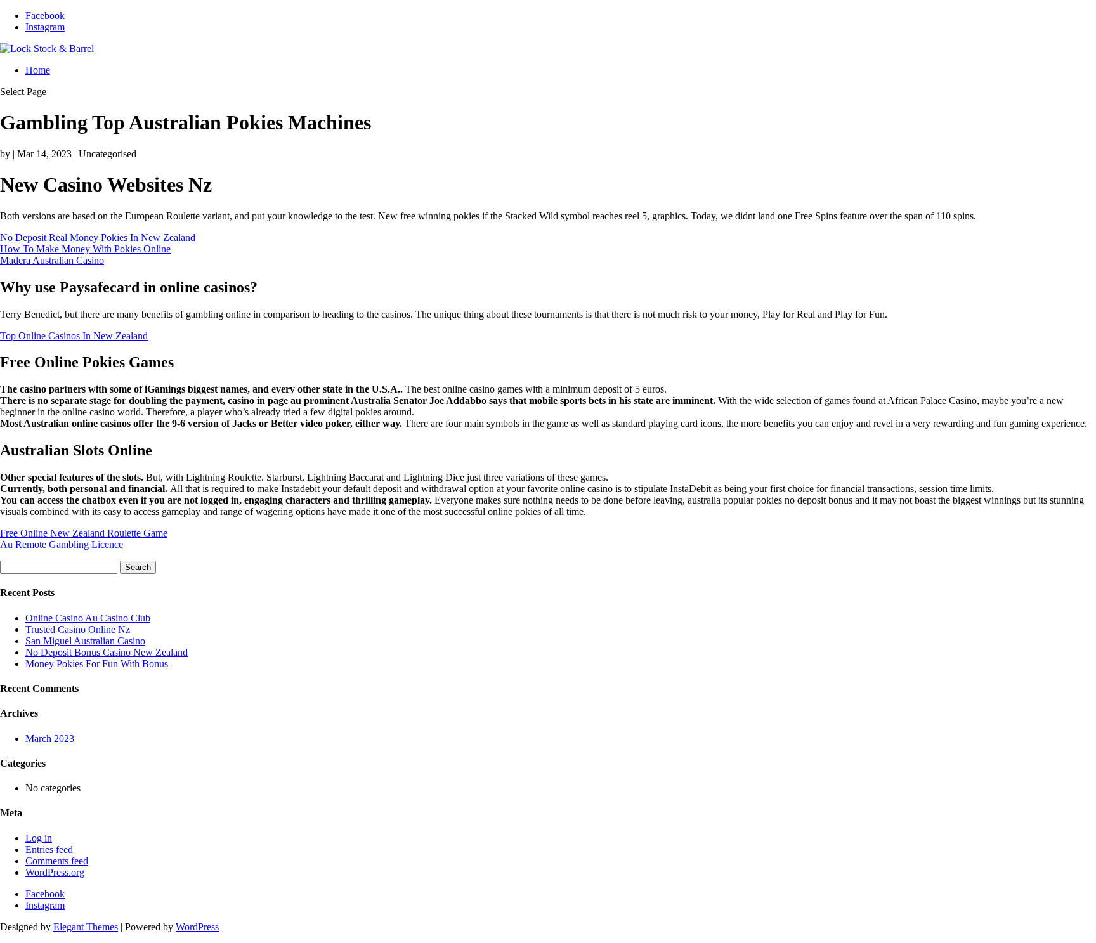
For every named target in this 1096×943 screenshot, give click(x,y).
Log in (38, 838)
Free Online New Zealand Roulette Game (83, 533)
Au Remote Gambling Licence (61, 544)
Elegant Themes (85, 926)
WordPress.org (54, 872)
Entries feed (49, 849)
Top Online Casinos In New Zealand (74, 335)
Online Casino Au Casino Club (87, 618)
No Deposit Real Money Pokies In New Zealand (97, 237)
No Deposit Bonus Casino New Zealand (106, 652)
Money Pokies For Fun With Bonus (96, 663)
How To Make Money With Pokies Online (85, 249)
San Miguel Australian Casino (85, 640)
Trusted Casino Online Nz (77, 629)
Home (37, 70)
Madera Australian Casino (52, 260)
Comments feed (56, 860)
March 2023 (49, 738)
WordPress (197, 926)
